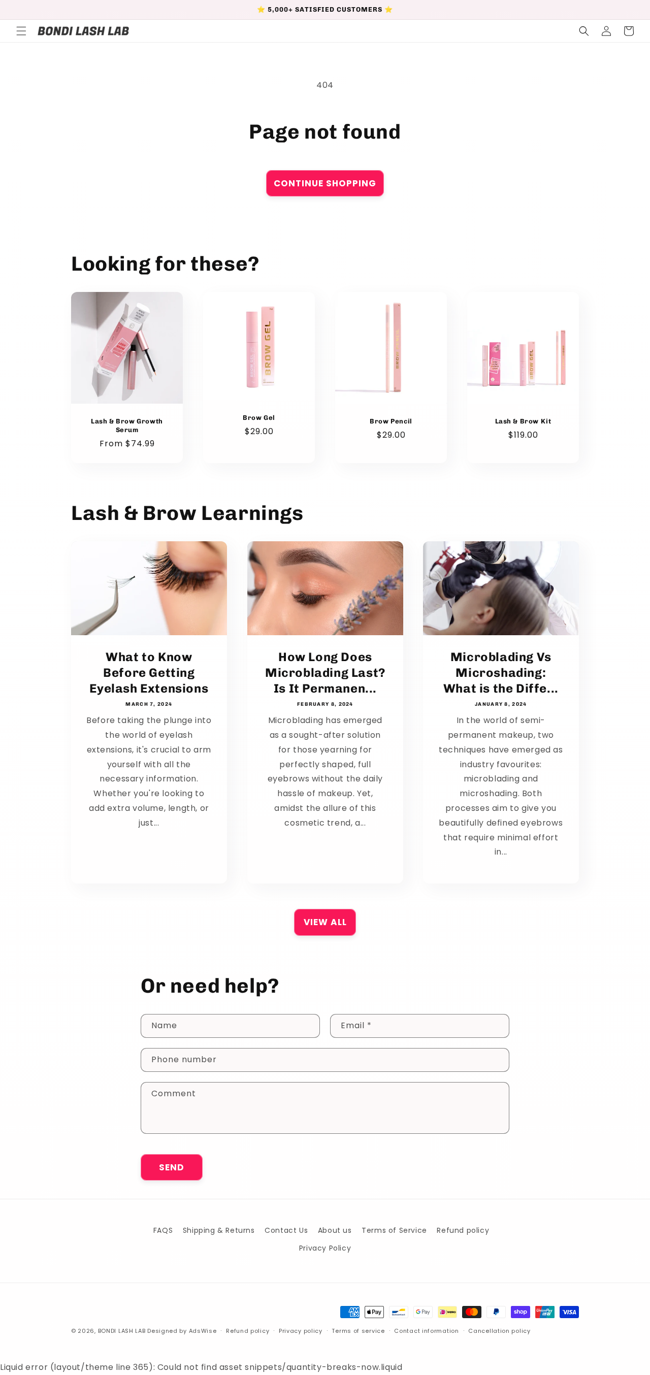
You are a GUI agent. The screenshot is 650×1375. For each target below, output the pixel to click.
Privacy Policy (325, 1248)
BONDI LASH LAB (122, 1331)
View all (325, 922)
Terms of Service (394, 1230)
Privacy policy (300, 1331)
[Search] (584, 31)
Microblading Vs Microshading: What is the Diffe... (501, 672)
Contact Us (286, 1230)
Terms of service (358, 1331)
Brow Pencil (391, 421)
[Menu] (21, 31)
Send (171, 1167)
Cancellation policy (499, 1331)
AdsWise (203, 1331)
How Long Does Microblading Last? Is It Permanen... (325, 672)
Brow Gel (259, 417)
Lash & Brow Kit (523, 421)
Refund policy (463, 1230)
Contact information (426, 1331)
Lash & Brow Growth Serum (127, 425)
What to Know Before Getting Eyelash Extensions (148, 672)
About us (335, 1230)
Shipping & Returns (219, 1230)
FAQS (163, 1230)
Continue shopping (325, 183)
